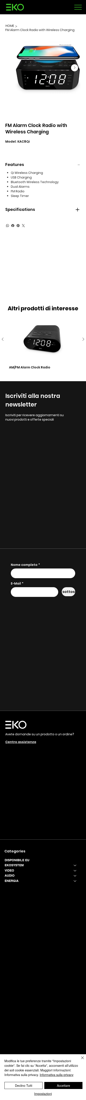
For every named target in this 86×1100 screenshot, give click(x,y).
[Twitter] (23, 225)
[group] (43, 345)
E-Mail (17, 583)
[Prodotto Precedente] (2, 339)
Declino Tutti (23, 1085)
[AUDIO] (75, 875)
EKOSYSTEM (14, 865)
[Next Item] (74, 67)
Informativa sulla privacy (56, 1074)
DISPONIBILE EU (17, 860)
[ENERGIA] (75, 881)
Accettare (63, 1085)
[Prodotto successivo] (83, 339)
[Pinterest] (18, 225)
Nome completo (25, 565)
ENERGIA (12, 881)
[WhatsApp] (7, 225)
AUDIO (10, 875)
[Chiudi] (80, 1060)
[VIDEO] (75, 870)
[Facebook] (13, 225)
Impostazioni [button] (43, 1093)
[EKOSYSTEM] (75, 865)
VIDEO (9, 870)
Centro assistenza (20, 742)
